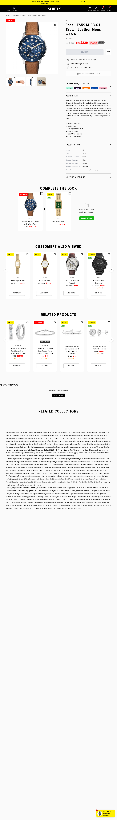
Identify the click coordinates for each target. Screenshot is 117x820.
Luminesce (18, 346)
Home (7, 16)
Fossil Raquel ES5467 (18, 281)
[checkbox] (41, 193)
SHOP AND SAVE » (58, 3)
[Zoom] (55, 25)
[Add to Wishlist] (27, 254)
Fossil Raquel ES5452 (58, 222)
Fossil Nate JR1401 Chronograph (99, 282)
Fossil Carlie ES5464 (45, 281)
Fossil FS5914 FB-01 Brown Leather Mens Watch (30, 223)
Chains (16, 508)
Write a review (58, 395)
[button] (86, 218)
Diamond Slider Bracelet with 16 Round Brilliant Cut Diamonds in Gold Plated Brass (46, 479)
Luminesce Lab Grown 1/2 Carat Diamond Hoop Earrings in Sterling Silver (18, 351)
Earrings (106, 505)
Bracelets (26, 508)
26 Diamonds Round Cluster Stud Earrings (99, 347)
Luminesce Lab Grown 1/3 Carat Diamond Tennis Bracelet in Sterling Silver (45, 351)
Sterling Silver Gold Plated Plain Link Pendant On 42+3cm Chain (82, 482)
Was (83, 212)
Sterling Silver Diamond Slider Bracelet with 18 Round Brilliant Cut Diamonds (72, 350)
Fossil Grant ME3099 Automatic (72, 282)
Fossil (30, 219)
